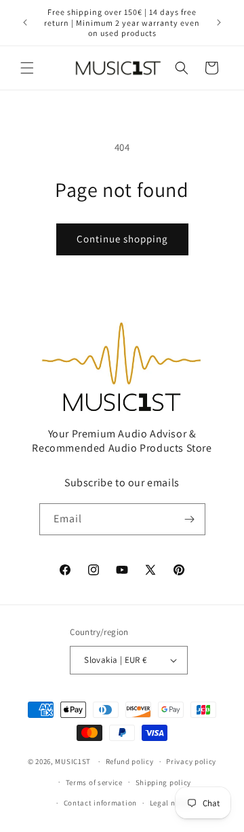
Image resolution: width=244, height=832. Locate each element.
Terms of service (94, 782)
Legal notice (171, 803)
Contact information (100, 803)
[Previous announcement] (25, 22)
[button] (27, 68)
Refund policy (130, 761)
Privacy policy (191, 761)
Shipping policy (164, 782)
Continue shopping (122, 238)
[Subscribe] (190, 519)
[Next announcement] (219, 22)
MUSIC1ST (73, 761)
